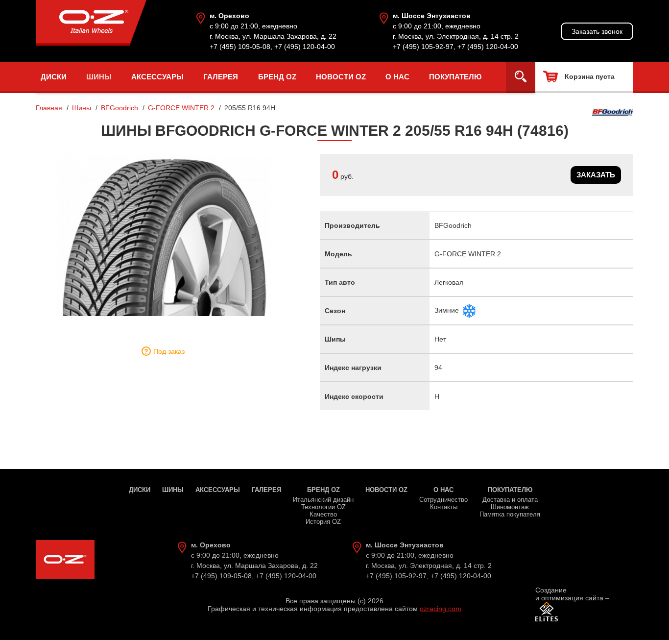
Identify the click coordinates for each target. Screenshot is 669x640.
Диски (54, 77)
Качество (323, 514)
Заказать (595, 175)
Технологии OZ (323, 507)
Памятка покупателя (509, 514)
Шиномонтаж (510, 507)
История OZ (323, 521)
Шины (99, 77)
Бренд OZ (277, 77)
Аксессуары (157, 77)
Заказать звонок (597, 31)
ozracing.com (440, 609)
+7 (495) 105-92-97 (423, 46)
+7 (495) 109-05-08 (240, 46)
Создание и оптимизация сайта (569, 594)
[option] (163, 235)
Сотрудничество (443, 499)
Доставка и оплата (510, 499)
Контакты (443, 507)
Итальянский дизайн (323, 499)
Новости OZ (341, 77)
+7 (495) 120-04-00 (304, 46)
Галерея (220, 77)
